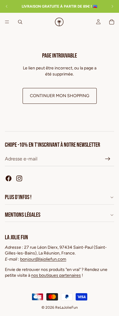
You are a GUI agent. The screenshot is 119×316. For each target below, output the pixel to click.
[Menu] (7, 22)
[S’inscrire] (107, 159)
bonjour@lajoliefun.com (43, 259)
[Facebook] (8, 178)
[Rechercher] (20, 22)
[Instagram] (19, 178)
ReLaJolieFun (66, 307)
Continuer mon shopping (59, 95)
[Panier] (111, 22)
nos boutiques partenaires (56, 275)
